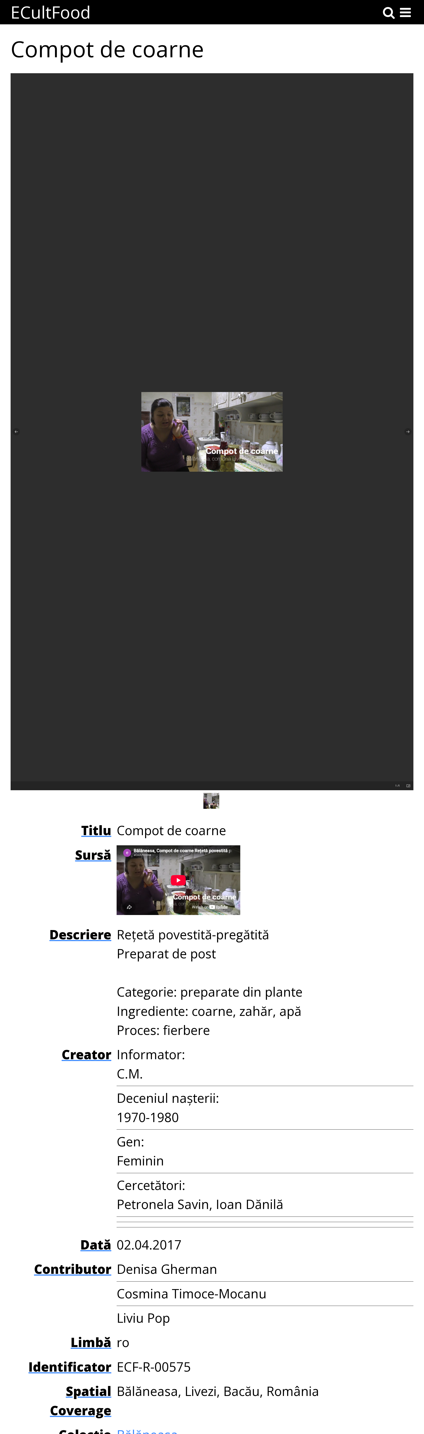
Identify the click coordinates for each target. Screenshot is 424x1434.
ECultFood (51, 12)
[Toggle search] (388, 12)
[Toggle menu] (405, 12)
